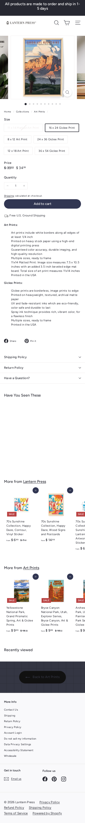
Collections (23, 111)
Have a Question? (17, 378)
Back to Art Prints (46, 677)
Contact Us (11, 709)
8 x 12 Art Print (18, 139)
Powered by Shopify (47, 813)
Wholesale (10, 755)
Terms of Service (16, 813)
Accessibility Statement (18, 750)
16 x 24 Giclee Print (62, 127)
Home (8, 111)
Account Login (13, 732)
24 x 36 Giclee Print (50, 139)
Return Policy (13, 367)
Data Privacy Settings (17, 744)
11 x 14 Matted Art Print (25, 129)
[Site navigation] (77, 23)
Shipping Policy (15, 357)
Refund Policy (14, 807)
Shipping (9, 195)
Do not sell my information (20, 738)
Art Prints (39, 111)
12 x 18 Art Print (18, 151)
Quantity (10, 177)
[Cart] (66, 23)
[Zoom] (67, 92)
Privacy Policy (12, 727)
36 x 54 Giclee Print (51, 151)
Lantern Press (34, 481)
